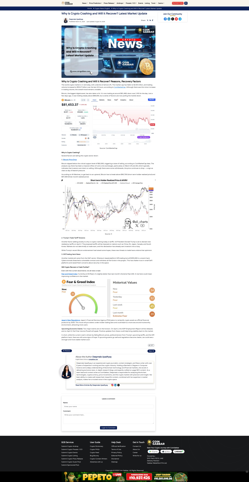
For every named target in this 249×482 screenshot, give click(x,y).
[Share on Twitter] (148, 20)
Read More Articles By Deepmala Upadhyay (92, 385)
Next (151, 351)
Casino (160, 3)
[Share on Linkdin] (151, 20)
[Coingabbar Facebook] (165, 18)
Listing (147, 3)
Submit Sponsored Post (70, 465)
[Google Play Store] (153, 451)
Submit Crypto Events (69, 453)
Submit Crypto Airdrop (69, 446)
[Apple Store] (166, 451)
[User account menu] (186, 3)
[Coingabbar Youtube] (176, 18)
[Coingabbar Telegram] (180, 18)
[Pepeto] (124, 477)
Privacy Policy (116, 453)
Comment (67, 411)
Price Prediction (95, 3)
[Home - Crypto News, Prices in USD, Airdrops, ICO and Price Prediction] (67, 3)
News (84, 3)
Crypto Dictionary (96, 446)
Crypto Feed (94, 453)
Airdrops (120, 3)
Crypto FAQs (95, 449)
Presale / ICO (130, 3)
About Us (136, 449)
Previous (67, 351)
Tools (153, 3)
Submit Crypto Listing (69, 456)
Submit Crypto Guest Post (71, 462)
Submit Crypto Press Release (72, 459)
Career (135, 453)
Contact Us (137, 446)
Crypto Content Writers (98, 459)
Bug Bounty (94, 456)
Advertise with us (96, 462)
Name (65, 403)
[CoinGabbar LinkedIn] (115, 385)
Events (140, 3)
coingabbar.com (93, 359)
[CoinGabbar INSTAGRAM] (112, 385)
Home (89, 8)
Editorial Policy (116, 456)
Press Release (109, 3)
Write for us (137, 456)
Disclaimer (115, 459)
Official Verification (118, 446)
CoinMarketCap (120, 87)
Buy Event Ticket (178, 3)
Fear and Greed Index (69, 274)
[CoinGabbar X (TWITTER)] (118, 385)
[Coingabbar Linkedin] (168, 18)
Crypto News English (102, 8)
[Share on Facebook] (153, 20)
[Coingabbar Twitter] (172, 18)
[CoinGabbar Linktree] (178, 451)
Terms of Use (116, 449)
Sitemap (114, 462)
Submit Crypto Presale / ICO (71, 449)
